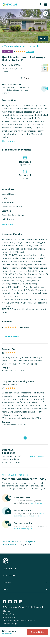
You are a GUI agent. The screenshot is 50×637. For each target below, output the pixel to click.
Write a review (12, 336)
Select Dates (37, 632)
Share (26, 78)
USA (22, 542)
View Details (7, 633)
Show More (7, 141)
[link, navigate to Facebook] (5, 601)
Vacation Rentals (10, 542)
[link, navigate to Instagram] (10, 601)
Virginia (29, 542)
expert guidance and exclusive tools (29, 514)
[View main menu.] (45, 4)
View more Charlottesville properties (22, 46)
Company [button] (8, 582)
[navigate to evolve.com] (5, 561)
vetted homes (36, 503)
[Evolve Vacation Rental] (10, 4)
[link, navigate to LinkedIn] (21, 601)
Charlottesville (9, 544)
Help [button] (5, 589)
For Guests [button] (9, 575)
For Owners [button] (10, 569)
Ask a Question (37, 456)
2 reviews (30, 52)
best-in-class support (23, 529)
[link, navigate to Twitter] (15, 601)
